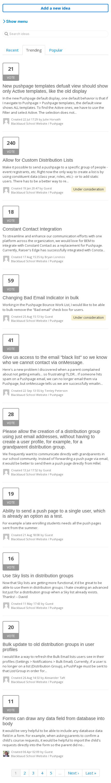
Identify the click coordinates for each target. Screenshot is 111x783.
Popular (56, 50)
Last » (90, 772)
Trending (34, 50)
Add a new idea (55, 8)
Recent (12, 50)
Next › (73, 772)
